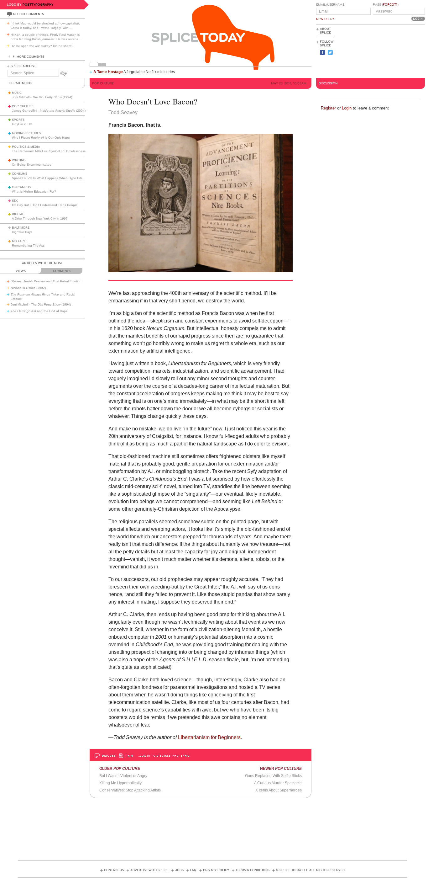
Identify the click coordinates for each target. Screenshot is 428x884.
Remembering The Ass (28, 245)
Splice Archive (23, 66)
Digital (18, 214)
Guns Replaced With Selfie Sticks (273, 776)
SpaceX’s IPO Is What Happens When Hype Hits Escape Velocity (59, 178)
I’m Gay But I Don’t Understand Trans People (44, 205)
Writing (18, 160)
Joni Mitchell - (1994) (42, 97)
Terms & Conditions (252, 870)
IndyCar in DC (22, 124)
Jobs (179, 870)
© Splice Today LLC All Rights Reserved (310, 870)
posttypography (38, 4)
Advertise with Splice (149, 870)
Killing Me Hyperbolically (120, 783)
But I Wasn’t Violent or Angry (123, 776)
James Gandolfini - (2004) (49, 110)
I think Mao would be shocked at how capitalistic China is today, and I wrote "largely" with (45, 25)
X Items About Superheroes (278, 790)
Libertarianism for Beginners (209, 737)
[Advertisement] (396, 50)
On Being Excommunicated (31, 164)
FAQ (193, 870)
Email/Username (330, 5)
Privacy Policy (216, 870)
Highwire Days (22, 232)
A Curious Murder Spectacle (278, 783)
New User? (325, 19)
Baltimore (20, 228)
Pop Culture (23, 106)
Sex (15, 201)
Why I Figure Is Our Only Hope (41, 137)
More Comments (30, 57)
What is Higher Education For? (34, 191)
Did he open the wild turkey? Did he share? (42, 46)
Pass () (386, 5)
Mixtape (19, 241)
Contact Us (114, 870)
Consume (19, 174)
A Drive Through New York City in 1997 (40, 218)
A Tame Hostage (108, 72)
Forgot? (390, 5)
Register (328, 108)
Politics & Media (26, 147)
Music (17, 93)
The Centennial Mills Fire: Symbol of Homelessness (49, 151)
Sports (18, 120)
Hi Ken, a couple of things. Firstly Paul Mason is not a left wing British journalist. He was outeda (46, 37)
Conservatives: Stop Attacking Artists (130, 790)
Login (347, 108)
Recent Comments (28, 14)
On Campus (21, 187)
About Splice (325, 31)
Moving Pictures (26, 133)
